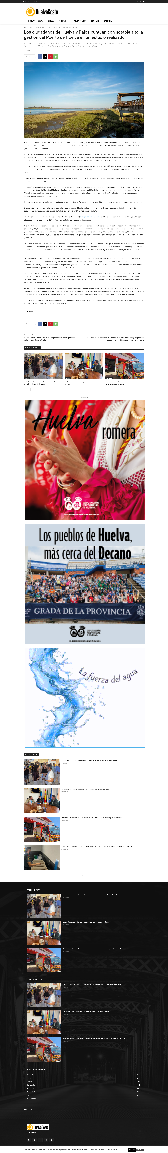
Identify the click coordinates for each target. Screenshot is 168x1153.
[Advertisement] (103, 11)
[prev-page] (25, 389)
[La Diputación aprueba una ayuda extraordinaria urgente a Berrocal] (84, 366)
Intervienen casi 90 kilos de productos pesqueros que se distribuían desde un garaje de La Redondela (96, 846)
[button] (138, 21)
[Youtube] (143, 1)
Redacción (30, 311)
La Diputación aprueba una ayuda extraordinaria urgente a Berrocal (85, 789)
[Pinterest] (50, 56)
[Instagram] (137, 1)
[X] (140, 1)
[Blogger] (29, 1140)
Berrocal (27, 378)
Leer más (140, 1150)
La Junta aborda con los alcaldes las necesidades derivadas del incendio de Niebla (90, 760)
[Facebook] (134, 1)
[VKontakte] (51, 1140)
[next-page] (29, 389)
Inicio (25, 27)
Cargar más (83, 875)
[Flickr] (40, 1140)
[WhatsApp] (55, 56)
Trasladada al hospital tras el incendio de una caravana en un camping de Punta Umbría (92, 818)
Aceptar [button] (132, 1150)
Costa (30, 27)
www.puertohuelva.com (89, 217)
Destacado (109, 378)
